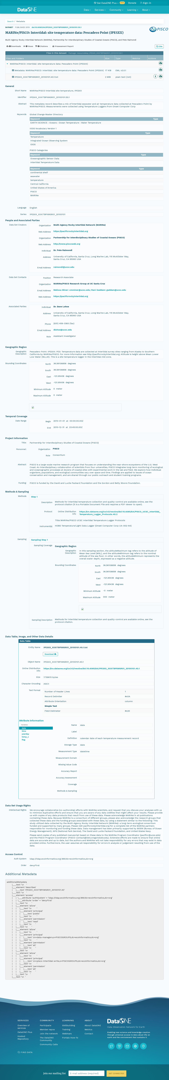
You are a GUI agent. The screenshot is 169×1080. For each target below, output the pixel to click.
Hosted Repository (23, 1037)
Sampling (22, 539)
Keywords (21, 114)
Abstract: (22, 464)
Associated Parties (17, 306)
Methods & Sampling (67, 791)
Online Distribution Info (67, 512)
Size (38, 677)
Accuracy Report (69, 771)
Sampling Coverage (43, 545)
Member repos (47, 1029)
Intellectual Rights (17, 810)
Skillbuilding (68, 1025)
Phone (48, 324)
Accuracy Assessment (66, 778)
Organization (45, 225)
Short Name (20, 90)
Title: (24, 442)
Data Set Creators (17, 225)
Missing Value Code (67, 764)
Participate (45, 1025)
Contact (89, 1033)
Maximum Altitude (42, 395)
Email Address (44, 267)
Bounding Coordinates (15, 363)
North (48, 364)
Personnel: (21, 449)
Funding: (22, 483)
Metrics (88, 1029)
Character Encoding (31, 684)
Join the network (49, 1033)
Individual (46, 251)
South (48, 370)
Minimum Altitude (42, 389)
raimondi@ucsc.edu (63, 267)
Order (23, 865)
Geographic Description (20, 352)
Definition (72, 738)
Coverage (72, 784)
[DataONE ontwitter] (111, 1046)
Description (46, 502)
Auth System (20, 859)
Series (23, 214)
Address (47, 257)
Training (66, 1029)
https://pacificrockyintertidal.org (70, 231)
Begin (48, 421)
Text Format (34, 690)
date (24, 728)
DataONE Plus (25, 1032)
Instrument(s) (46, 526)
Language (21, 208)
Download (49, 654)
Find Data (26, 1052)
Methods (22, 496)
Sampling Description (42, 620)
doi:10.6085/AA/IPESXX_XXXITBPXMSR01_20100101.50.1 (56, 27)
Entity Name (34, 647)
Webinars (67, 1033)
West (48, 383)
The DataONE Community (47, 1039)
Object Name (34, 662)
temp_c (25, 737)
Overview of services (24, 1026)
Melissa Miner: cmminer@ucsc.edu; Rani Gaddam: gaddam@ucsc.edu (89, 290)
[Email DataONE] (127, 1046)
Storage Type (70, 745)
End (49, 428)
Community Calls (49, 1044)
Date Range (20, 421)
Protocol (48, 511)
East (49, 376)
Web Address (44, 232)
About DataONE (93, 1025)
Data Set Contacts (17, 277)
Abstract (22, 104)
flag (23, 740)
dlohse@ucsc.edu (62, 329)
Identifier (22, 97)
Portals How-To (70, 1037)
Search (10, 21)
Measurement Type (67, 751)
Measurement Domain (66, 758)
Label (74, 731)
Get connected (116, 1073)
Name (74, 725)
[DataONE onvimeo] (119, 1046)
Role (48, 336)
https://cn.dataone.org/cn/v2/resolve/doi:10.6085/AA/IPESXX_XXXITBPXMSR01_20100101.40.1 (92, 668)
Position (47, 278)
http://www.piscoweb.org (66, 244)
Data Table (25, 641)
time (24, 731)
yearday (25, 734)
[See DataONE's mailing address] (143, 1046)
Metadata (20, 21)
